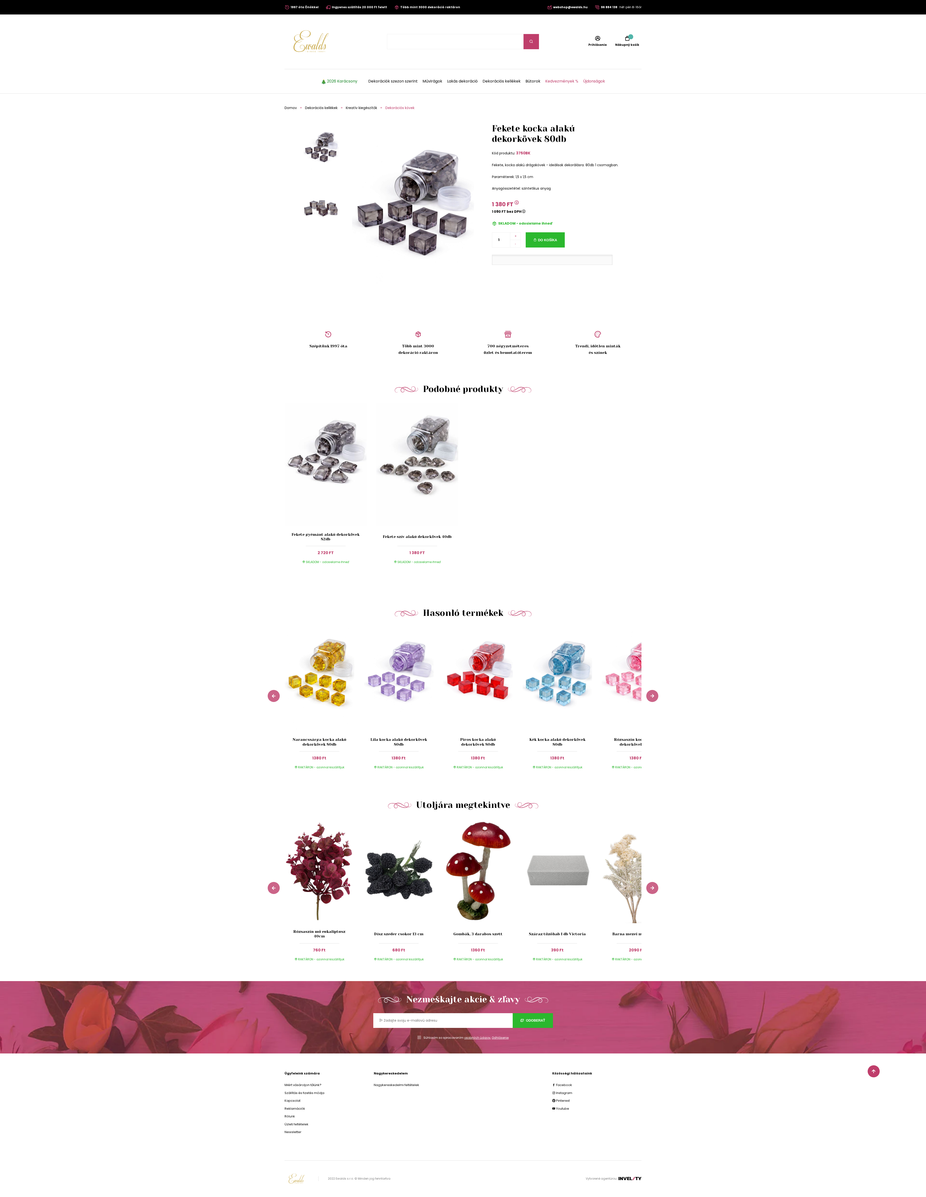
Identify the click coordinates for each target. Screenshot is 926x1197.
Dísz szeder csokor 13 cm (398, 934)
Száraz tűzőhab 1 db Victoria (557, 934)
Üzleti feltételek (296, 1124)
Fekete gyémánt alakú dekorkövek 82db (326, 536)
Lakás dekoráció (462, 81)
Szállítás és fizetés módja (304, 1093)
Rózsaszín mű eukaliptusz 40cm (319, 933)
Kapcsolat (292, 1100)
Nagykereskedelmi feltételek (396, 1085)
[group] (324, 702)
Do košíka (547, 240)
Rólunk (290, 1116)
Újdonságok (594, 81)
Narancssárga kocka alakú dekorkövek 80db (319, 741)
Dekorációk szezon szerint (393, 81)
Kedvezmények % (561, 81)
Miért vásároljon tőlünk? (303, 1085)
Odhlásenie (500, 1038)
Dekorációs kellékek (502, 81)
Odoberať (535, 1020)
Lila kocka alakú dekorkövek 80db (398, 741)
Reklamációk (295, 1108)
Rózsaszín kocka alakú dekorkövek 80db (636, 741)
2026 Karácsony (342, 81)
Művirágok (432, 81)
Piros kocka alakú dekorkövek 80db (478, 741)
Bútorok (532, 81)
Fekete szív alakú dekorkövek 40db (417, 536)
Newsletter (293, 1132)
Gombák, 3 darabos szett (478, 934)
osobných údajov (477, 1038)
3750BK (523, 153)
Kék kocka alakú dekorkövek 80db (557, 741)
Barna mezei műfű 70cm (636, 934)
